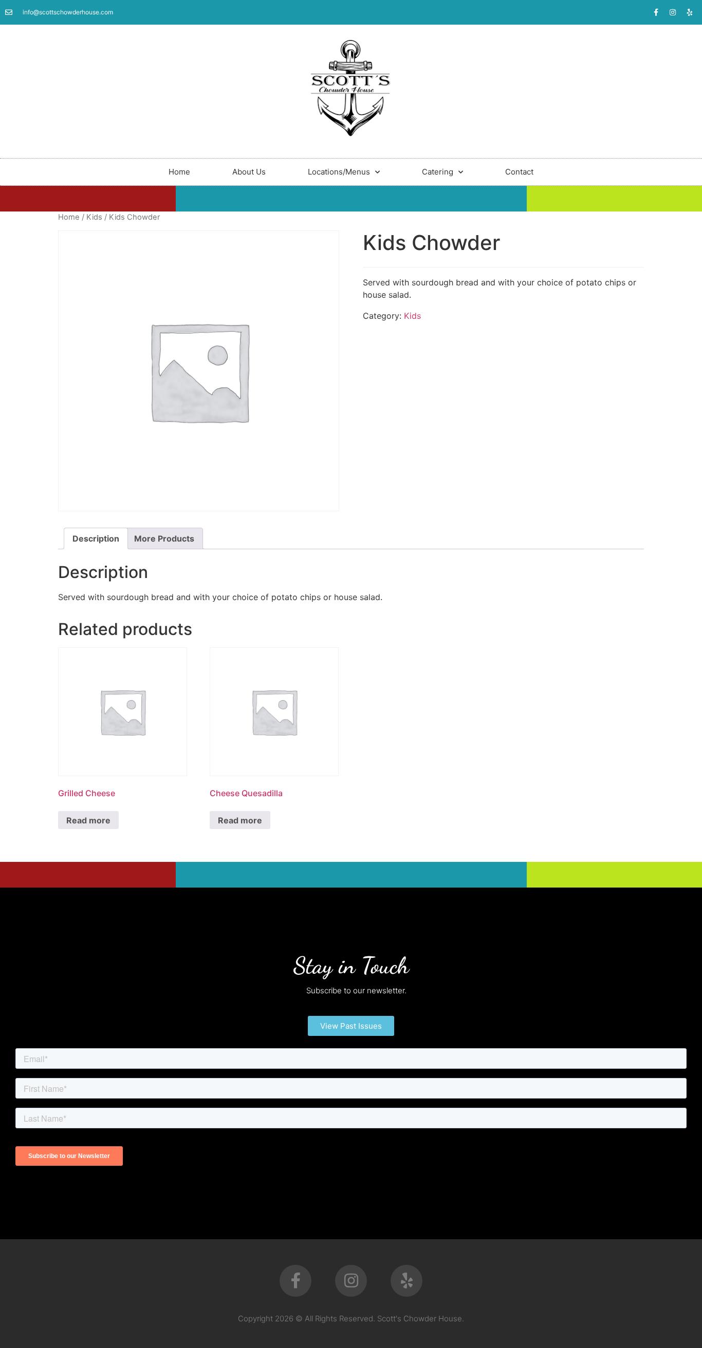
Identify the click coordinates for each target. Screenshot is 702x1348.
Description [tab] (95, 538)
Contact (519, 172)
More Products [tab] (164, 538)
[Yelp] (689, 12)
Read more (88, 820)
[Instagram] (673, 12)
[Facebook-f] (656, 12)
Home (179, 172)
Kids (94, 217)
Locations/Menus (339, 172)
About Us (249, 172)
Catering (437, 172)
